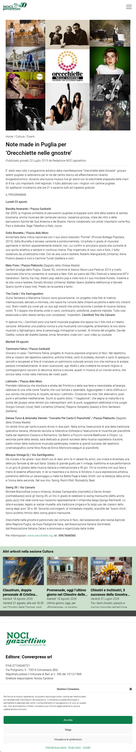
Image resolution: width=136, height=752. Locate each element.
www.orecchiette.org (40, 535)
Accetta (68, 719)
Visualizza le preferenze (68, 739)
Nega (68, 729)
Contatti (86, 747)
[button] (130, 689)
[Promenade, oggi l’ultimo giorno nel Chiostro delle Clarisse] (67, 582)
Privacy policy (74, 747)
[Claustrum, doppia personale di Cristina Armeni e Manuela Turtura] (23, 582)
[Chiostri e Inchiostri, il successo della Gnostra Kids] (111, 582)
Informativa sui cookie (56, 747)
